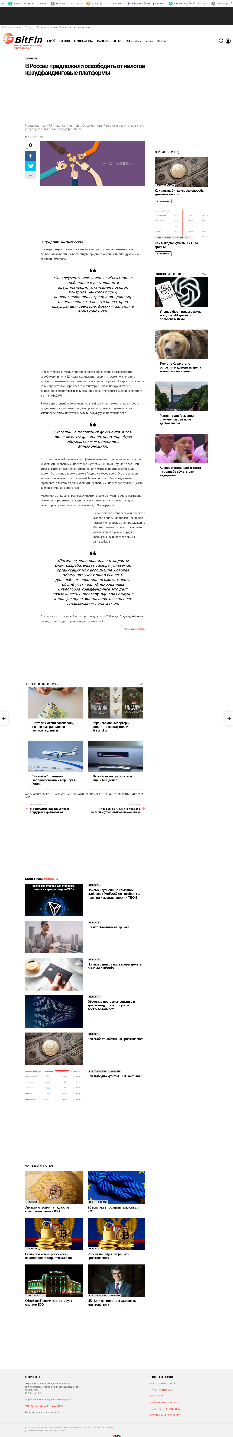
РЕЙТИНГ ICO (157, 1396)
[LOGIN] (228, 41)
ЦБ (29, 797)
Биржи (117, 41)
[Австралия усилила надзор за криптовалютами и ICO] (54, 1187)
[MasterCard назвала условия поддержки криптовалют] (4, 718)
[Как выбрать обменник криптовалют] (54, 1049)
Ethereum (162, 41)
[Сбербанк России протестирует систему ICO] (54, 1280)
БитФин (140, 629)
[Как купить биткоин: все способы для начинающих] (181, 172)
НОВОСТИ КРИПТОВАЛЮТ (164, 1383)
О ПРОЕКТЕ (31, 1406)
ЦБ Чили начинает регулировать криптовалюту (112, 1302)
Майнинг (102, 41)
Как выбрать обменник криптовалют (115, 1038)
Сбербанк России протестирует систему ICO (48, 1302)
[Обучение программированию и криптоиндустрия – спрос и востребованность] (54, 1011)
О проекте (30, 27)
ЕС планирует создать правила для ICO (114, 1209)
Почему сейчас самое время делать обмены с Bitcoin (115, 966)
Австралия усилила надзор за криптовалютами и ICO (47, 1209)
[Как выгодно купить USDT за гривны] (54, 1086)
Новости (64, 41)
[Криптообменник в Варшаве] (54, 937)
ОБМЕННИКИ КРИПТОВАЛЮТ (165, 1415)
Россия (138, 794)
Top (51, 41)
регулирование (121, 794)
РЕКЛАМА (44, 1406)
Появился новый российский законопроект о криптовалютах (48, 1256)
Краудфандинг (67, 794)
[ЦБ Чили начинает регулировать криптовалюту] (116, 1280)
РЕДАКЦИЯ (57, 1406)
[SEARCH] (221, 41)
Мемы (138, 41)
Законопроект (44, 794)
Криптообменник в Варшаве (108, 927)
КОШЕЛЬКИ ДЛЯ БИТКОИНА (165, 1409)
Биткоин (149, 41)
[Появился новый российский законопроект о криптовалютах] (54, 1234)
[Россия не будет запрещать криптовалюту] (116, 1234)
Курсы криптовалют (12, 27)
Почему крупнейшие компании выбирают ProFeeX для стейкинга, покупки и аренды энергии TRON (114, 894)
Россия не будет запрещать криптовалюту (108, 1256)
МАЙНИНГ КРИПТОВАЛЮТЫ (164, 1402)
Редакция (41, 27)
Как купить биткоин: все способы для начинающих (180, 192)
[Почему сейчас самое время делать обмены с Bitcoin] (54, 974)
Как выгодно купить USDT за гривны (115, 1076)
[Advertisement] (116, 16)
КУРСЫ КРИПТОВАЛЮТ (162, 1390)
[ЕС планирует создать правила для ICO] (116, 1187)
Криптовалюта (83, 41)
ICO (128, 41)
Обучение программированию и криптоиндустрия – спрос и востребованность (111, 1005)
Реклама (53, 27)
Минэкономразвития (94, 794)
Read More (163, 201)
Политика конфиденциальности (74, 27)
